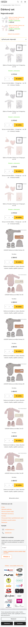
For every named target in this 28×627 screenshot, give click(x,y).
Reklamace (4, 522)
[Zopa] (19, 596)
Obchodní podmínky (6, 509)
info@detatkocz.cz (9, 529)
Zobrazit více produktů (13, 34)
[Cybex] (9, 596)
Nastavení (13, 619)
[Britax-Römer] (8, 601)
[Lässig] (8, 580)
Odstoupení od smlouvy (7, 513)
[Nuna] (8, 575)
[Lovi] (19, 601)
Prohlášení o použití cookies (8, 520)
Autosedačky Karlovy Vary (16, 566)
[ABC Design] (19, 591)
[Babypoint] (8, 570)
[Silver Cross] (19, 606)
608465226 (8, 533)
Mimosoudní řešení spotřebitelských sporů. (12, 518)
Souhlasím (20, 623)
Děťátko (7, 566)
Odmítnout (7, 623)
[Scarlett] (8, 591)
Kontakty (3, 516)
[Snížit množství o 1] (6, 79)
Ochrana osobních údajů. (7, 511)
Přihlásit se (6, 557)
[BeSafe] (19, 575)
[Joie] (8, 586)
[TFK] (19, 570)
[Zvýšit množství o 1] (13, 79)
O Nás (3, 507)
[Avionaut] (8, 606)
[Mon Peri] (19, 586)
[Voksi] (19, 580)
